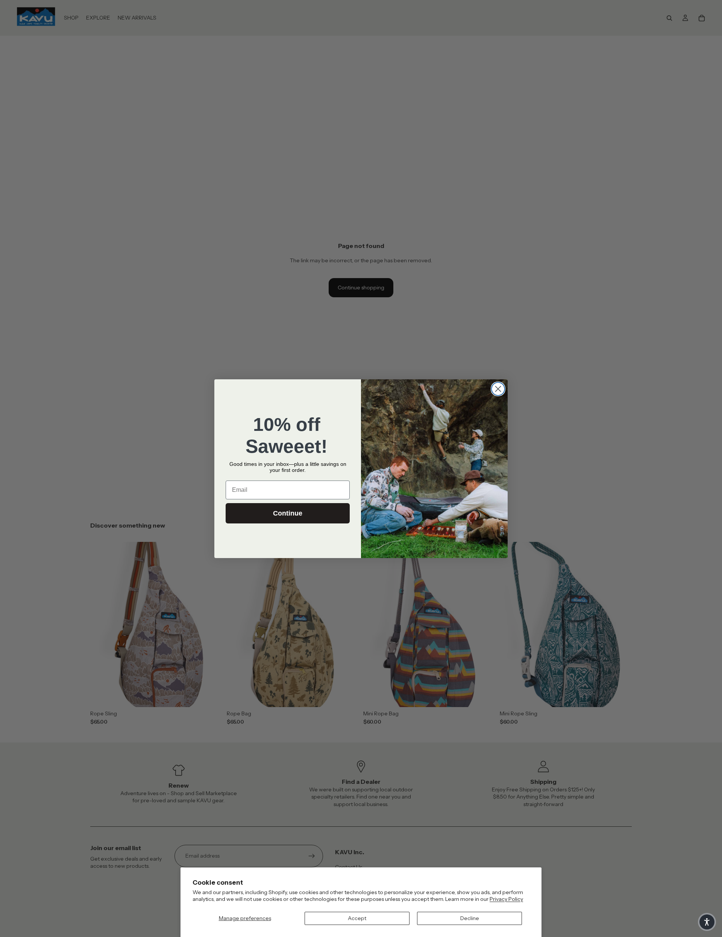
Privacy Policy (506, 899)
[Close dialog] (498, 388)
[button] (707, 922)
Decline (469, 918)
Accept (357, 918)
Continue (287, 513)
